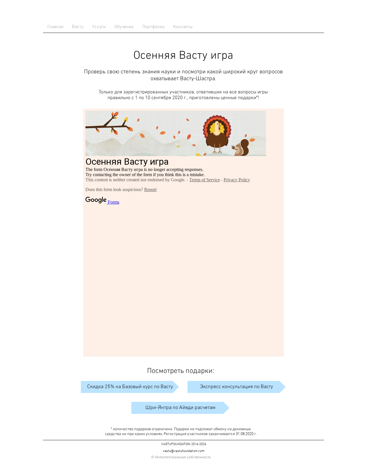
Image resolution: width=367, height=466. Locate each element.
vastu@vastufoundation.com (183, 451)
